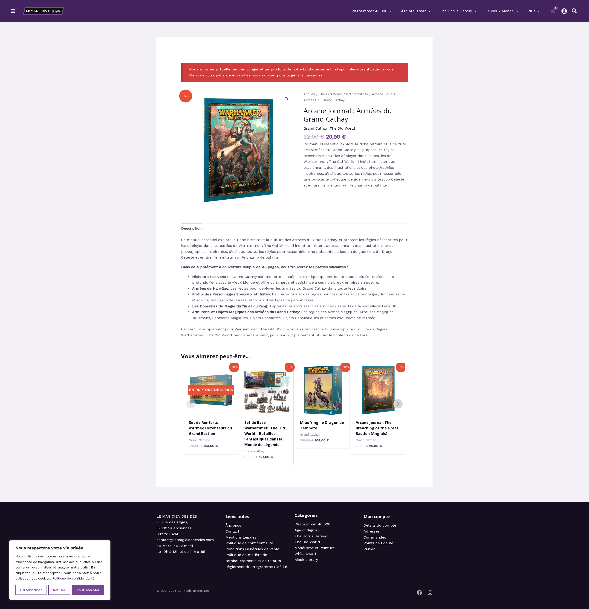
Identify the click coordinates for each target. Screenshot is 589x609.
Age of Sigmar (306, 530)
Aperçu (211, 412)
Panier (369, 549)
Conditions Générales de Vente (252, 549)
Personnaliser (31, 590)
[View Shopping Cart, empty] (553, 11)
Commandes (375, 537)
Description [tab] (191, 228)
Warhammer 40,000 (312, 524)
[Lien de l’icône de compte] (564, 11)
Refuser (59, 590)
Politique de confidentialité (73, 578)
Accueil (309, 94)
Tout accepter (88, 590)
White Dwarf (305, 553)
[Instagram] (430, 592)
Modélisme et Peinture (314, 548)
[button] (389, 11)
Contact (232, 531)
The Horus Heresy (310, 536)
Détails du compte (380, 525)
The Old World (330, 94)
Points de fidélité (378, 543)
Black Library (306, 559)
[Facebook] (419, 592)
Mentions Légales (240, 537)
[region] (59, 570)
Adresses (372, 531)
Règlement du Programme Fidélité (256, 567)
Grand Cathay (357, 94)
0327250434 (167, 534)
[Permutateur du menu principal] (13, 11)
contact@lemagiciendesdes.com (185, 540)
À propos (233, 525)
